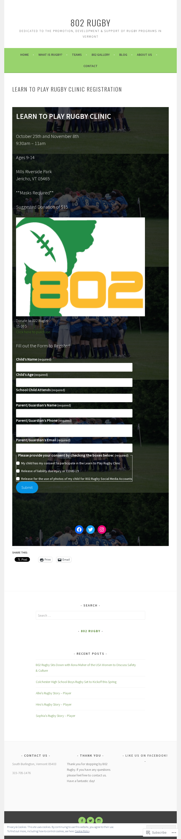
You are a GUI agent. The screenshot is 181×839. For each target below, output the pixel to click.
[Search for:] (90, 615)
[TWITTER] (90, 820)
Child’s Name (33, 359)
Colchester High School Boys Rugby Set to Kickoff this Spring (76, 682)
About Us (144, 54)
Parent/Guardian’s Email (43, 440)
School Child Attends (40, 389)
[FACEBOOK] (82, 820)
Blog (123, 54)
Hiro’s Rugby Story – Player (53, 704)
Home (24, 54)
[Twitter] (90, 529)
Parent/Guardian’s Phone (44, 420)
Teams (77, 54)
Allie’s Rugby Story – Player (53, 693)
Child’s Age (32, 374)
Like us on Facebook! (146, 755)
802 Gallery (100, 54)
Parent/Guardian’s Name (43, 405)
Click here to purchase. (33, 331)
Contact (90, 66)
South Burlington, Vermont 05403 (34, 764)
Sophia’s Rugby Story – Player (55, 716)
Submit (27, 487)
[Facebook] (79, 529)
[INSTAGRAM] (99, 820)
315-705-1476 (21, 773)
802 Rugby (90, 22)
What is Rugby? (50, 54)
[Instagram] (102, 529)
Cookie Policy (82, 831)
